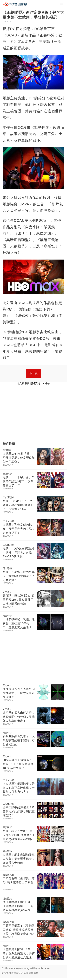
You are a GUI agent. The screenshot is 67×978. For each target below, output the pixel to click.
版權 (36, 973)
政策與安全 (17, 973)
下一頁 (33, 373)
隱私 (31, 973)
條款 (25, 973)
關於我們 (6, 973)
